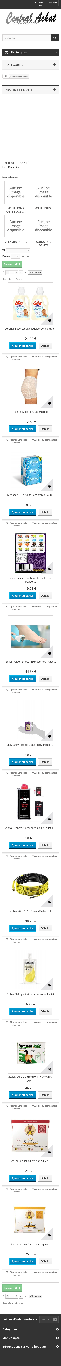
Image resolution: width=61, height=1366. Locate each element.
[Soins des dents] (43, 226)
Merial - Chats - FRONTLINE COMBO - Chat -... (31, 1079)
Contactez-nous (39, 4)
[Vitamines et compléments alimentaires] (15, 226)
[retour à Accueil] (6, 76)
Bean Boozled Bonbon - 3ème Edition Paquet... (30, 580)
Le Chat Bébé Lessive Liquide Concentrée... (30, 328)
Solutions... (43, 208)
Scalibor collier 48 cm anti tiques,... (30, 1160)
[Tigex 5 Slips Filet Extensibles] (30, 386)
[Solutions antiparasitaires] (43, 192)
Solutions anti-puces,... (16, 209)
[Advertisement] (30, 127)
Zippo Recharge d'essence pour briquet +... (30, 827)
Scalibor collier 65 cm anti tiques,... (30, 1244)
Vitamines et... (16, 242)
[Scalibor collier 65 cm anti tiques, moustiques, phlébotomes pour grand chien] (30, 1219)
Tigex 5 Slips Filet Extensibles (30, 411)
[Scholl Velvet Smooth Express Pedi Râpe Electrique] (30, 636)
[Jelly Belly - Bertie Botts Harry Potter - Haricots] (30, 719)
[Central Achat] (30, 19)
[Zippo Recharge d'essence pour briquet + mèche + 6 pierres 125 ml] (30, 803)
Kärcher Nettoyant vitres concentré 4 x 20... (30, 994)
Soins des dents (43, 243)
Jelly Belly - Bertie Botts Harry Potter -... (30, 744)
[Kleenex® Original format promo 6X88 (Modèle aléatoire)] (30, 470)
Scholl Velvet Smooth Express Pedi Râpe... (30, 661)
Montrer (6, 256)
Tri (3, 250)
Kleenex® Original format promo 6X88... (30, 494)
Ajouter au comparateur (45, 356)
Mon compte (11, 1338)
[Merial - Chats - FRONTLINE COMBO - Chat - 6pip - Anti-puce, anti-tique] (30, 1052)
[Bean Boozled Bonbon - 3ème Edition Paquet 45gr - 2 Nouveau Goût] (30, 553)
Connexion (52, 3)
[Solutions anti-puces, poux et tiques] (15, 192)
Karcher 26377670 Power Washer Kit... (30, 911)
